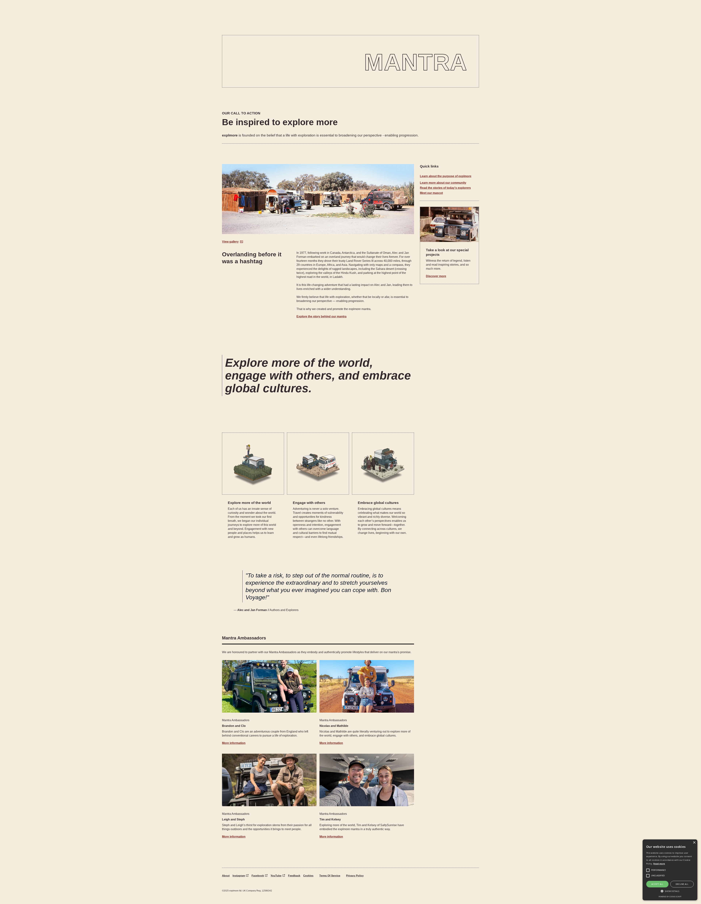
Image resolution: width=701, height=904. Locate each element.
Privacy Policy (355, 875)
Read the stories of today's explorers (445, 187)
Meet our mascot (431, 192)
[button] (670, 891)
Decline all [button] (682, 884)
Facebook (258, 875)
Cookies (308, 875)
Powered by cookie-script (670, 896)
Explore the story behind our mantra (321, 316)
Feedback (294, 875)
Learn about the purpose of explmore (445, 176)
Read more (659, 863)
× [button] (694, 842)
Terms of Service (329, 875)
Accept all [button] (657, 884)
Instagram (239, 875)
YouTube (276, 875)
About (226, 875)
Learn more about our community (443, 182)
